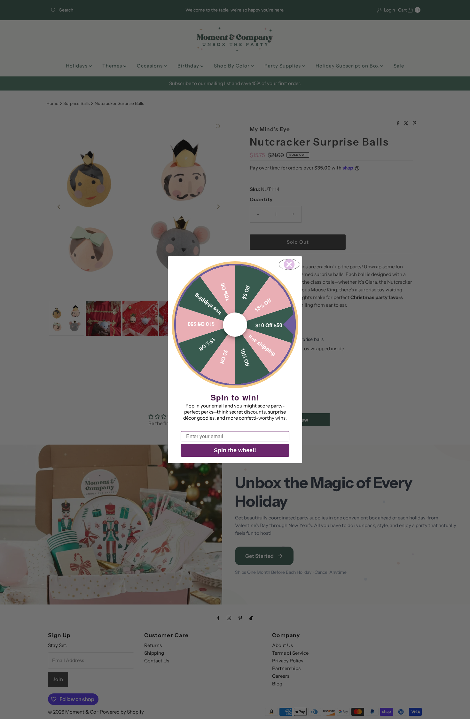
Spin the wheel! (235, 450)
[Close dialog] (289, 264)
